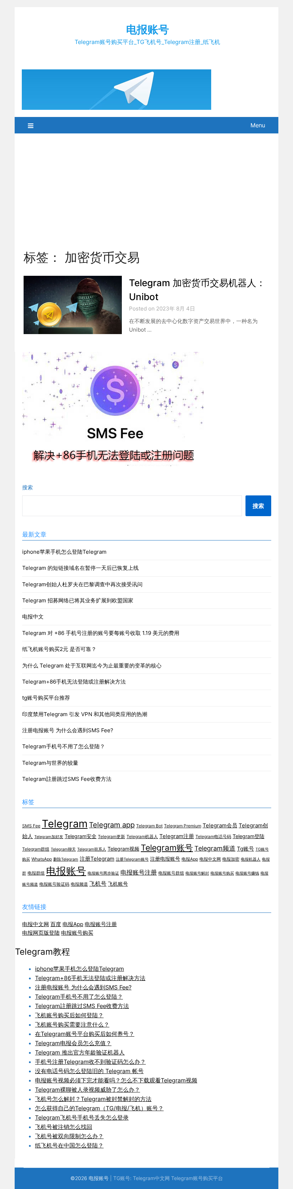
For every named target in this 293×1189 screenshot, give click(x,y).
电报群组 (36, 873)
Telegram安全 (80, 836)
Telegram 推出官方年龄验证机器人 (80, 1052)
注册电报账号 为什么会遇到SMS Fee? (67, 730)
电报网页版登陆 (41, 932)
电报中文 (33, 616)
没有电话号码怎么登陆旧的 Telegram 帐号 (89, 1071)
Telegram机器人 (142, 836)
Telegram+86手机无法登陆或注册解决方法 (74, 681)
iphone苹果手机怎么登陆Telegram (64, 551)
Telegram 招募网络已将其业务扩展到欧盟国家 (77, 600)
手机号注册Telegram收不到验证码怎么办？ (90, 1061)
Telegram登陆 (248, 836)
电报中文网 (210, 859)
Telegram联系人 (91, 849)
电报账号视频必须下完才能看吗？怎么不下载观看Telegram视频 (116, 1080)
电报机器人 (250, 859)
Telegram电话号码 (213, 836)
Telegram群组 (35, 849)
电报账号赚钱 (247, 873)
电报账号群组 (171, 873)
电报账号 (147, 29)
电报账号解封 (197, 873)
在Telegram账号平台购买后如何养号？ (84, 1033)
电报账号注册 (138, 872)
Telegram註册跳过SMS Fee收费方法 (66, 778)
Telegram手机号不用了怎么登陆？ (63, 746)
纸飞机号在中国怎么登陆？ (69, 1145)
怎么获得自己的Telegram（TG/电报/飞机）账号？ (99, 1108)
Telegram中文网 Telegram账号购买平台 (178, 1178)
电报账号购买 (222, 873)
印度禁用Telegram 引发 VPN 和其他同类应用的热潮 (84, 714)
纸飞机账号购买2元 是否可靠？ (59, 649)
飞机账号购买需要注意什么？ (72, 1024)
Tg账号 (245, 849)
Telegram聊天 (63, 849)
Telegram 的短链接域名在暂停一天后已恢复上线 (80, 567)
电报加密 (230, 859)
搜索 (27, 487)
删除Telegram (65, 859)
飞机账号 (118, 884)
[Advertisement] (146, 187)
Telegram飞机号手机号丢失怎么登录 (82, 1117)
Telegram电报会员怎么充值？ (73, 1043)
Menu (257, 125)
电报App (190, 859)
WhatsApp (41, 859)
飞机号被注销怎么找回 (63, 1126)
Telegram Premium (182, 825)
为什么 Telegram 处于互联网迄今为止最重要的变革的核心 (92, 665)
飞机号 (97, 883)
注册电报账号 (165, 859)
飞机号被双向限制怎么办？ (69, 1136)
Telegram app (112, 825)
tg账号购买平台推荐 (46, 697)
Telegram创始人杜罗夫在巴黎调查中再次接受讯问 (82, 584)
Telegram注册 (176, 836)
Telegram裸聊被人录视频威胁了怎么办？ (87, 1089)
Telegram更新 (111, 836)
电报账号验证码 (54, 884)
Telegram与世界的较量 (50, 762)
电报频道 (79, 884)
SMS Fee (31, 825)
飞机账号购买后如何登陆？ (69, 1015)
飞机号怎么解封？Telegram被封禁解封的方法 (93, 1098)
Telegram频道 (214, 848)
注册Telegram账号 (132, 859)
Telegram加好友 (48, 837)
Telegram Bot (149, 825)
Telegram (65, 823)
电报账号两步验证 (103, 873)
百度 (55, 924)
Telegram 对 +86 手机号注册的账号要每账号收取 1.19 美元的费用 (100, 633)
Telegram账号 (167, 847)
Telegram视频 (123, 849)
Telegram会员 (220, 825)
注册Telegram (97, 859)
